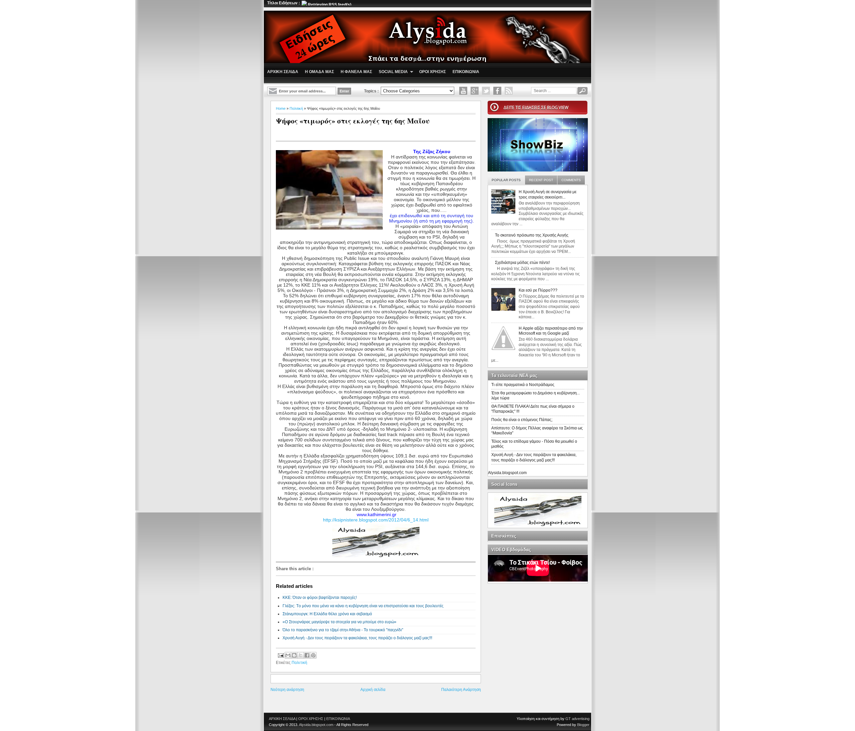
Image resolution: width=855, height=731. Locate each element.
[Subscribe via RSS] (509, 91)
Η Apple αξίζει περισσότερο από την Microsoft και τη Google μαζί (551, 331)
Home (281, 108)
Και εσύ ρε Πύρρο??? (538, 290)
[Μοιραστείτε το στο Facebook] (307, 655)
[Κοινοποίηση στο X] (300, 655)
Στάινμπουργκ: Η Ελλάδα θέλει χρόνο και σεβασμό (327, 614)
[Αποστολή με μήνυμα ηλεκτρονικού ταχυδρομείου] (288, 655)
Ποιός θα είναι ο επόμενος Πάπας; (521, 419)
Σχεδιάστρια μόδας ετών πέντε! (522, 262)
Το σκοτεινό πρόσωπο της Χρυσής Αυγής (531, 235)
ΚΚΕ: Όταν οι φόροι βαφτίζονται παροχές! (320, 597)
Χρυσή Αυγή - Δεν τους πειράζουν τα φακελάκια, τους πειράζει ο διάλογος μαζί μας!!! (357, 638)
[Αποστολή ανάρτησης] (280, 654)
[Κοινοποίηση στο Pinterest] (313, 655)
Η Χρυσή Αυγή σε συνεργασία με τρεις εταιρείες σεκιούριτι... (547, 195)
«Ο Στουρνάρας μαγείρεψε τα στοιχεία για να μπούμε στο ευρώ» (339, 622)
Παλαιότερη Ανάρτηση (461, 689)
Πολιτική (296, 108)
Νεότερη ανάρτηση (287, 689)
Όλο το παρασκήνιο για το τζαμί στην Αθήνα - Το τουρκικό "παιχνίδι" (343, 630)
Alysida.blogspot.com (507, 472)
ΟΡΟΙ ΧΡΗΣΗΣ (310, 719)
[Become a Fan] (497, 91)
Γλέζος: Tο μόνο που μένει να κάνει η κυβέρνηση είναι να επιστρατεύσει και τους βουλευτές (363, 606)
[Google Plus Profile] (475, 91)
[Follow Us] (486, 91)
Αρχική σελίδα (372, 689)
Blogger (583, 725)
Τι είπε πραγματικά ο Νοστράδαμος (522, 384)
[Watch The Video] (463, 91)
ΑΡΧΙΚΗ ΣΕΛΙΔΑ (282, 719)
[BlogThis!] (294, 655)
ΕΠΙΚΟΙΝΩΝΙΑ (338, 719)
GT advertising (577, 719)
